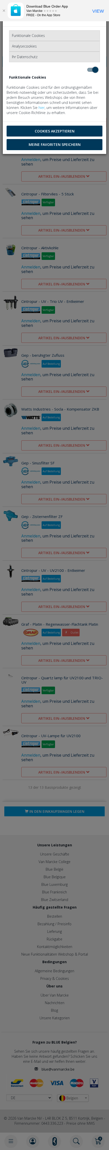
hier (42, 107)
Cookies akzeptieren (55, 131)
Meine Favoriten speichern (55, 144)
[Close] (3, 10)
